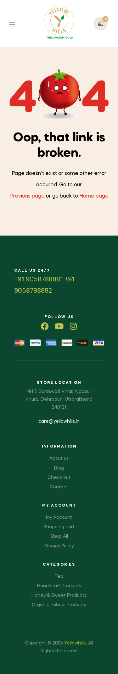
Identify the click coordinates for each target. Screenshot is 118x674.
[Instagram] (73, 326)
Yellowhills (75, 643)
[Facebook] (45, 326)
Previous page (27, 196)
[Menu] (16, 23)
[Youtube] (59, 326)
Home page (94, 196)
